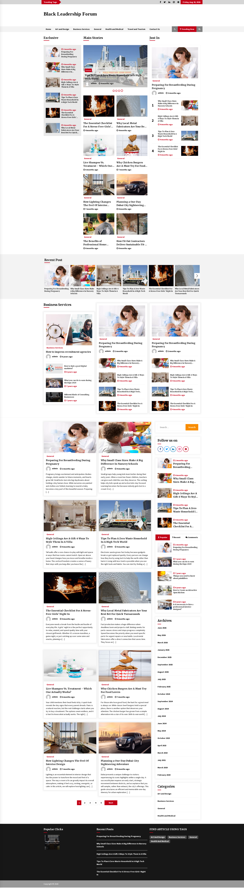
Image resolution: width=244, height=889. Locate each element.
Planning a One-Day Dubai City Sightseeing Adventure (130, 203)
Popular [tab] (163, 537)
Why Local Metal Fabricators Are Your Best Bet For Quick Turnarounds (70, 130)
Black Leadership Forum (70, 14)
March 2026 (163, 642)
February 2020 (164, 775)
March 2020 (163, 767)
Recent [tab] (177, 537)
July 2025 (162, 679)
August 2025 (163, 672)
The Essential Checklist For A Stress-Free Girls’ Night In (68, 115)
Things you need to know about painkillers (184, 577)
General (97, 29)
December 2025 (164, 657)
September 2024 (165, 701)
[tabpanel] (115, 66)
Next (197, 276)
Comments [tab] (193, 537)
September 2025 (165, 664)
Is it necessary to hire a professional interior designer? (183, 607)
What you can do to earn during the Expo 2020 (77, 381)
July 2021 (162, 760)
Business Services (81, 29)
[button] (175, 29)
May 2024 (162, 730)
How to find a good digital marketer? (75, 367)
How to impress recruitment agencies (68, 351)
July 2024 (162, 716)
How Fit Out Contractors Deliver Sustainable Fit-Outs (130, 243)
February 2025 (164, 686)
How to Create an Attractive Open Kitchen (185, 591)
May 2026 (162, 635)
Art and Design (62, 29)
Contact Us (155, 29)
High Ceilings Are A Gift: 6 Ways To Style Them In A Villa (70, 84)
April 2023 (162, 745)
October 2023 (164, 738)
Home (48, 29)
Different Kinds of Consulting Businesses (76, 396)
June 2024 (162, 723)
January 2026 (163, 650)
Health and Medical (114, 29)
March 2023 (163, 753)
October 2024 (164, 694)
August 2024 (163, 708)
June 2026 (162, 628)
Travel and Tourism (136, 29)
